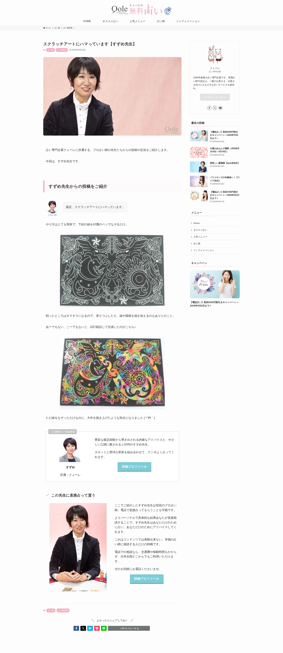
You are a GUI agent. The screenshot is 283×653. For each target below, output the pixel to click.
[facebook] (209, 108)
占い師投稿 (61, 50)
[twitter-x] (215, 108)
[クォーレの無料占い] (141, 9)
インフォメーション (203, 250)
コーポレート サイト (214, 97)
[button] (76, 628)
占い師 (50, 50)
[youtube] (220, 108)
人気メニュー (200, 236)
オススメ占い (200, 230)
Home (196, 223)
